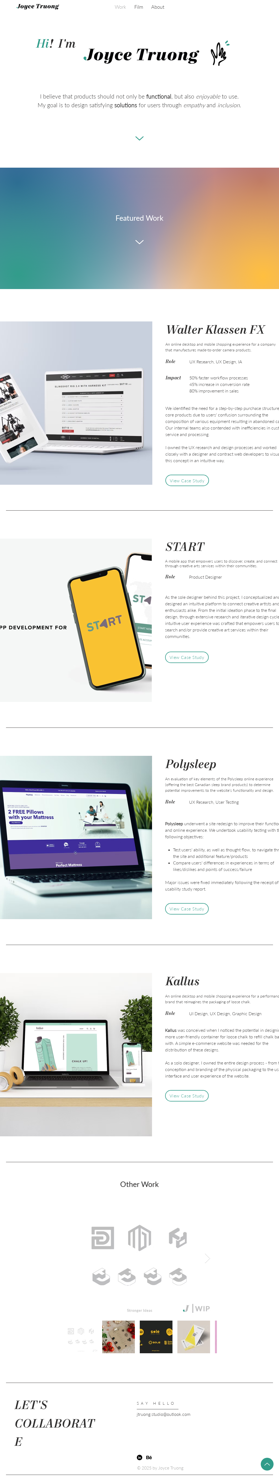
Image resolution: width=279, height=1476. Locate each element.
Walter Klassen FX (214, 330)
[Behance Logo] (149, 1457)
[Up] (267, 1464)
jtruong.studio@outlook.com (163, 1414)
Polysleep (190, 764)
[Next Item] (207, 1258)
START (184, 547)
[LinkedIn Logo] (139, 1457)
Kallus (182, 982)
